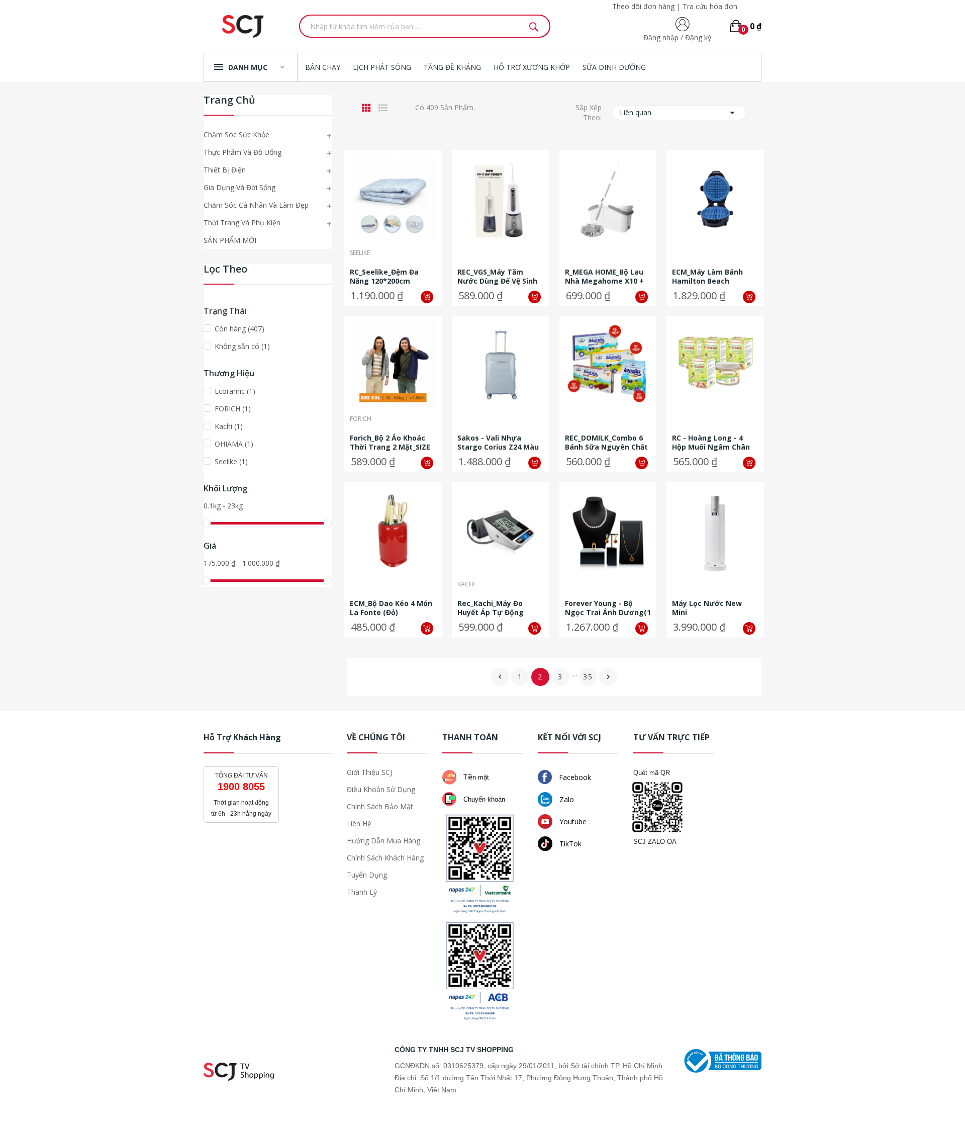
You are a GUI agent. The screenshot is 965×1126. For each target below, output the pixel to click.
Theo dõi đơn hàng (643, 6)
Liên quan (679, 113)
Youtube (572, 821)
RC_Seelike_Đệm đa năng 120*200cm (384, 277)
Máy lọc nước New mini (707, 608)
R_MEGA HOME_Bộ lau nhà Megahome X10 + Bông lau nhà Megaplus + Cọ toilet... (606, 277)
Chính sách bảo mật (380, 806)
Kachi (229, 426)
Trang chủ (229, 101)
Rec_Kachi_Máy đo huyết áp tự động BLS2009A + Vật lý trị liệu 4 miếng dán (495, 608)
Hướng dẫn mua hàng (383, 840)
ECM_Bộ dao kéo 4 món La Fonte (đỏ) (391, 608)
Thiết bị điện (225, 170)
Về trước (500, 676)
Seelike (231, 461)
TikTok (569, 843)
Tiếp (608, 676)
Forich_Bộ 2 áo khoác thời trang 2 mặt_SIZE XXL (390, 443)
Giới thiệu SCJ (369, 772)
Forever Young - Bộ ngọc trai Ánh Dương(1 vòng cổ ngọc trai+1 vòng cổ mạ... (608, 608)
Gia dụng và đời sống (239, 187)
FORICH (233, 408)
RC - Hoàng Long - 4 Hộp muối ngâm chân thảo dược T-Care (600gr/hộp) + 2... (711, 443)
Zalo (565, 799)
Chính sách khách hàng (385, 857)
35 (588, 676)
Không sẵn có (242, 346)
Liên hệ (359, 823)
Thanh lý (362, 892)
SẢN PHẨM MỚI (230, 240)
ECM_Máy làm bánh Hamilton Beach (707, 277)
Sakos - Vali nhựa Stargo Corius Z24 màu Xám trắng (498, 443)
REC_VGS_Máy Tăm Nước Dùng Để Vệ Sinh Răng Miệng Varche (497, 277)
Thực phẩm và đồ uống (242, 152)
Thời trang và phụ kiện (242, 222)
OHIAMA (234, 444)
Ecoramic (235, 391)
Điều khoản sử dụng (381, 789)
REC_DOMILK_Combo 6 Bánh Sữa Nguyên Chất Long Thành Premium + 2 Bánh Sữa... (607, 443)
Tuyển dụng (367, 875)
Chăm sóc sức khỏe (236, 134)
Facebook (574, 777)
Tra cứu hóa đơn (710, 6)
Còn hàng (239, 328)
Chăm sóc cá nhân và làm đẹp (256, 205)
